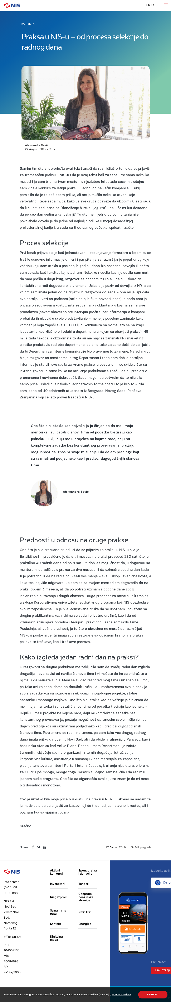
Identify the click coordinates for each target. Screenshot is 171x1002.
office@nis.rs (12, 936)
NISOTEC (84, 912)
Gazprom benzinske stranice (85, 897)
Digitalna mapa (56, 938)
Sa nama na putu (58, 912)
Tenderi (83, 883)
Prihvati (152, 994)
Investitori (57, 883)
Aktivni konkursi (56, 872)
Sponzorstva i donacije (87, 872)
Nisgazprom (59, 897)
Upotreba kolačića (120, 994)
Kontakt (55, 923)
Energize (84, 923)
